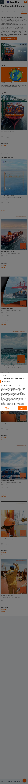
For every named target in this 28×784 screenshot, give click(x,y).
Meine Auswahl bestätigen (6, 408)
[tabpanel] (14, 397)
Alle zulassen (22, 408)
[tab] (14, 381)
